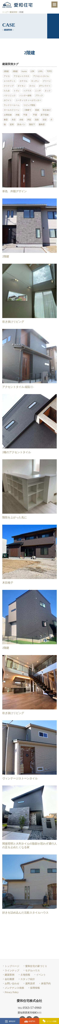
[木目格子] (29, 552)
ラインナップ (12, 970)
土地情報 (25, 974)
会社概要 (9, 979)
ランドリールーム (12, 105)
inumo (24, 71)
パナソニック (10, 95)
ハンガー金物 (25, 95)
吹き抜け (47, 110)
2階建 (6, 71)
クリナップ (9, 85)
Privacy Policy (12, 992)
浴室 (45, 119)
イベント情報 (51, 1021)
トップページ (12, 966)
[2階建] (29, 225)
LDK (32, 71)
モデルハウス (32, 970)
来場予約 (31, 1021)
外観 (18, 114)
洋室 (29, 119)
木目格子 (7, 582)
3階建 (15, 71)
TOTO (49, 71)
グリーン (47, 81)
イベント (41, 974)
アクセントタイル (41, 76)
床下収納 (45, 114)
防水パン (21, 124)
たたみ (7, 90)
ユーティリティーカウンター (28, 100)
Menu (54, 5)
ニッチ (38, 90)
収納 (37, 110)
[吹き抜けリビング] (29, 291)
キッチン (35, 81)
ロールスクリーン (12, 110)
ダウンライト (45, 85)
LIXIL (40, 71)
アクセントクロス (21, 76)
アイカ (7, 76)
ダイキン (21, 85)
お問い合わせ (12, 983)
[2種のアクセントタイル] (29, 421)
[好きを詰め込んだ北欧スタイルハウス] (29, 881)
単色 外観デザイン (14, 191)
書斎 (6, 119)
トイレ (17, 90)
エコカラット (10, 81)
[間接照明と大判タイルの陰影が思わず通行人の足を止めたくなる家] (29, 813)
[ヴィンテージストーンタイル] (29, 747)
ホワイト (8, 100)
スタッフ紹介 (27, 979)
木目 (14, 119)
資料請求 (12, 1021)
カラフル (23, 81)
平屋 (26, 114)
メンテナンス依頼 (14, 988)
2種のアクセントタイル (16, 452)
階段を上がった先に (14, 517)
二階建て (27, 110)
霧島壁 (42, 124)
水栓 (21, 119)
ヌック (48, 90)
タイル (32, 85)
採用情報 (35, 988)
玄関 (12, 124)
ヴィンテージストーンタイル (20, 778)
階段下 (32, 124)
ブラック (39, 95)
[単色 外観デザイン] (29, 160)
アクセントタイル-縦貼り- (18, 386)
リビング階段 (29, 105)
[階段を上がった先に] (29, 486)
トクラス (27, 90)
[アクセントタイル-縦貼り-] (29, 356)
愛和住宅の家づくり (36, 966)
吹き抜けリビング (13, 321)
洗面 (37, 119)
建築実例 (9, 974)
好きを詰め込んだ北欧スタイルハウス (25, 912)
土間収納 (8, 114)
